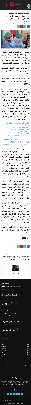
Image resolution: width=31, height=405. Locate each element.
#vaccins (25, 129)
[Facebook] (28, 26)
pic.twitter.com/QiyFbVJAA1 (17, 136)
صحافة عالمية (12, 13)
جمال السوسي (4, 23)
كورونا (28, 238)
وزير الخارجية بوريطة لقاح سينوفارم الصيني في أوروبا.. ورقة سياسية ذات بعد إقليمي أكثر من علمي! (23, 257)
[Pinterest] (21, 26)
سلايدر (16, 13)
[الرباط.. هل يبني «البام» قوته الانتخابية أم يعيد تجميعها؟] (25, 288)
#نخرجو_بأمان (17, 132)
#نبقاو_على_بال (13, 129)
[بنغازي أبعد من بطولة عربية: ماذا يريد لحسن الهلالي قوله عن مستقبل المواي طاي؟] (25, 331)
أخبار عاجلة (24, 13)
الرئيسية (28, 11)
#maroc (25, 132)
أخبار (24, 11)
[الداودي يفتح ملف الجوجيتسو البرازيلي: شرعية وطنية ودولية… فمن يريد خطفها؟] (25, 323)
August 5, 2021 (23, 144)
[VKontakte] (8, 394)
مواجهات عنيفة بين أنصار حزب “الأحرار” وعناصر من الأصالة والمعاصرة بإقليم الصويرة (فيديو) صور (9, 257)
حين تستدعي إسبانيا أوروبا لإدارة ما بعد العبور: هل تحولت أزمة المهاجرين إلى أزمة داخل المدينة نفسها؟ (10, 303)
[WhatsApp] (18, 26)
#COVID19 (25, 134)
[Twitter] (24, 26)
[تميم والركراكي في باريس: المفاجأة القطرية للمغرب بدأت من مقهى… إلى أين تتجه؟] (25, 316)
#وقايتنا (9, 132)
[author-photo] (15, 271)
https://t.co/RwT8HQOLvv (13, 127)
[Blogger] (22, 394)
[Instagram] (17, 394)
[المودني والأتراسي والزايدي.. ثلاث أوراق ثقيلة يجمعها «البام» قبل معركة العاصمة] (25, 296)
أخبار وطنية (20, 13)
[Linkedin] (14, 394)
